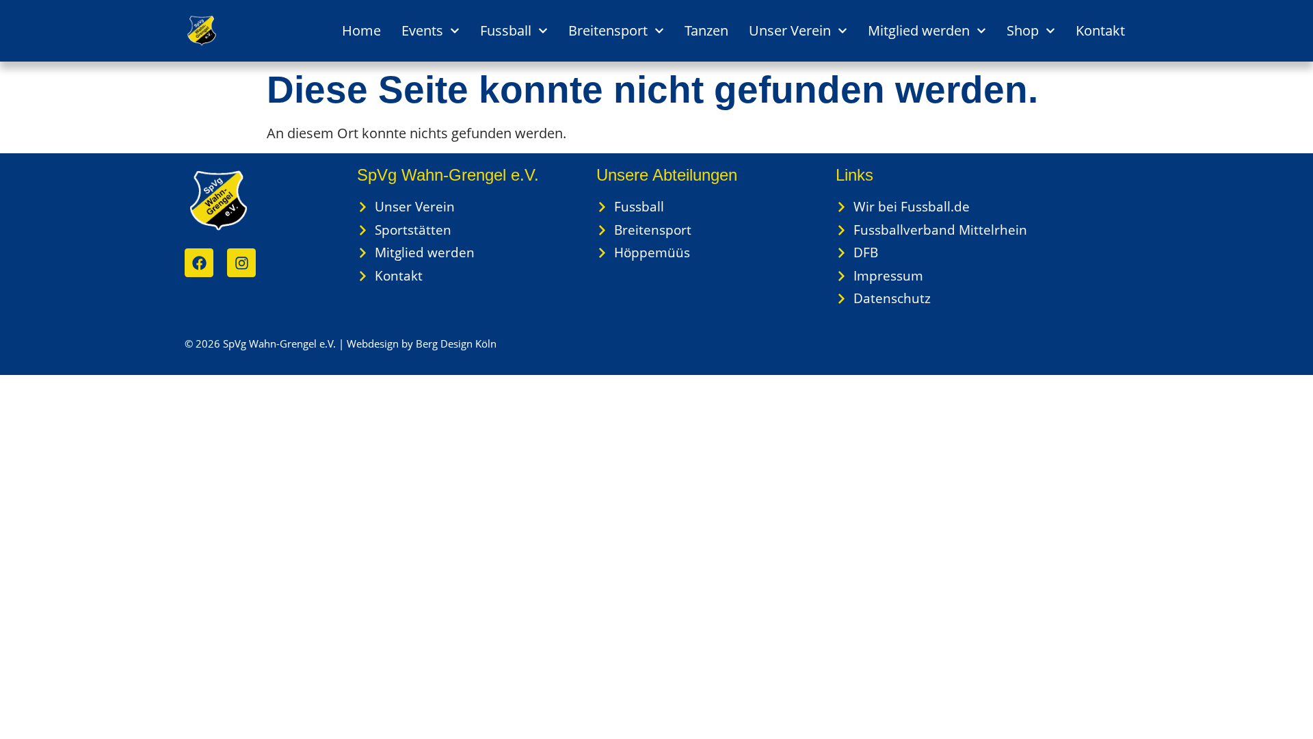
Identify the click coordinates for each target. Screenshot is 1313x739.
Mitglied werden (919, 30)
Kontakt (1100, 30)
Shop (1023, 30)
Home (361, 30)
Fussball (505, 30)
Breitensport (608, 30)
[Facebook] (199, 262)
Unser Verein (790, 30)
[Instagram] (241, 262)
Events (422, 30)
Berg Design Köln (456, 343)
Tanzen (706, 30)
